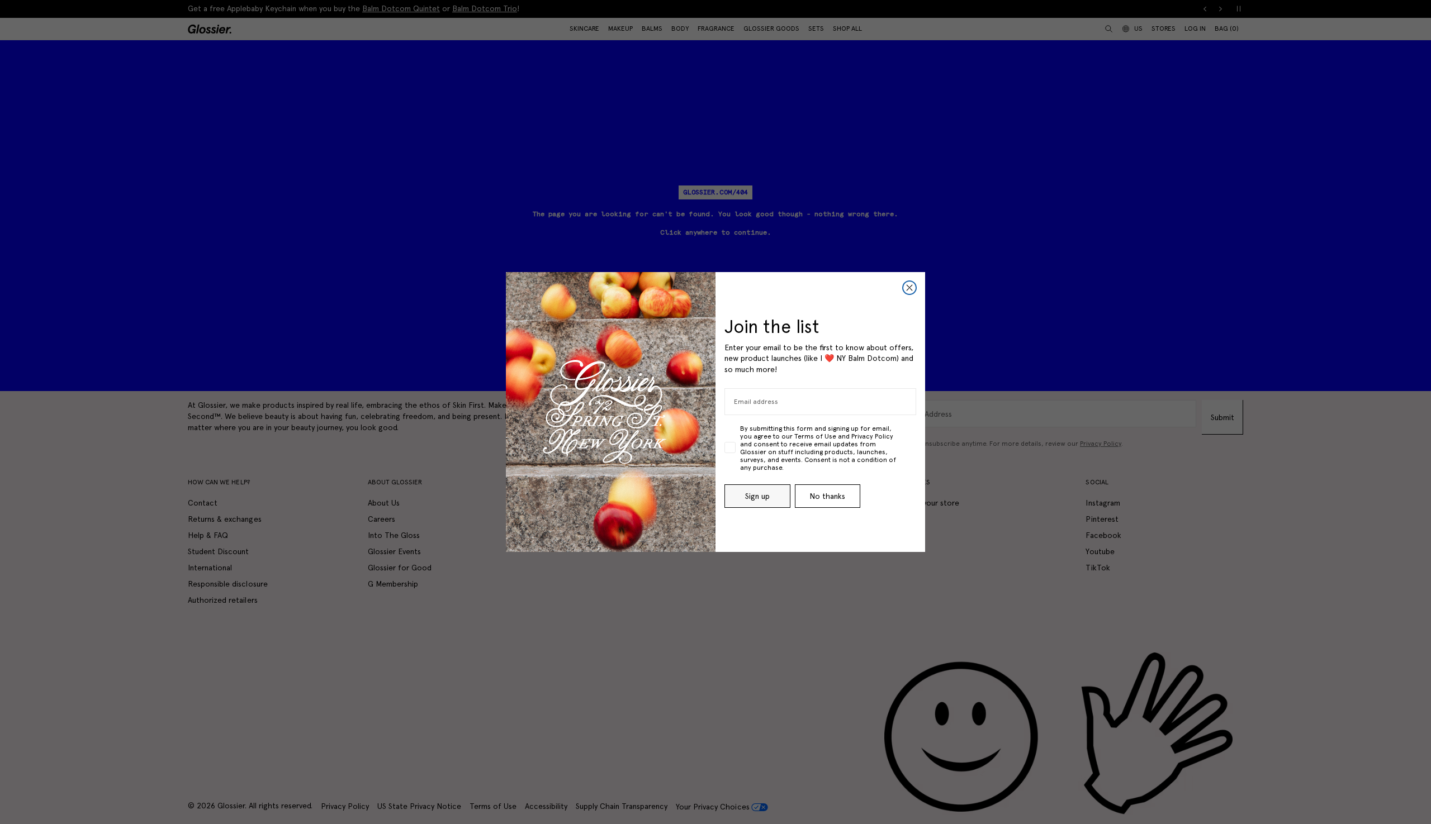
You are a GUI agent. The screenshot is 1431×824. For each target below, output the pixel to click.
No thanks (827, 496)
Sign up (757, 496)
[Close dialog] (909, 287)
